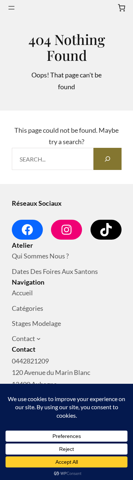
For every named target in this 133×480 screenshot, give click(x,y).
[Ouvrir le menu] (11, 7)
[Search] (107, 159)
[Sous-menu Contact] (39, 339)
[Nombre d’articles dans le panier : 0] (121, 7)
